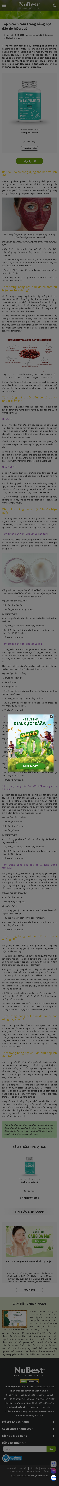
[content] (31, 743)
